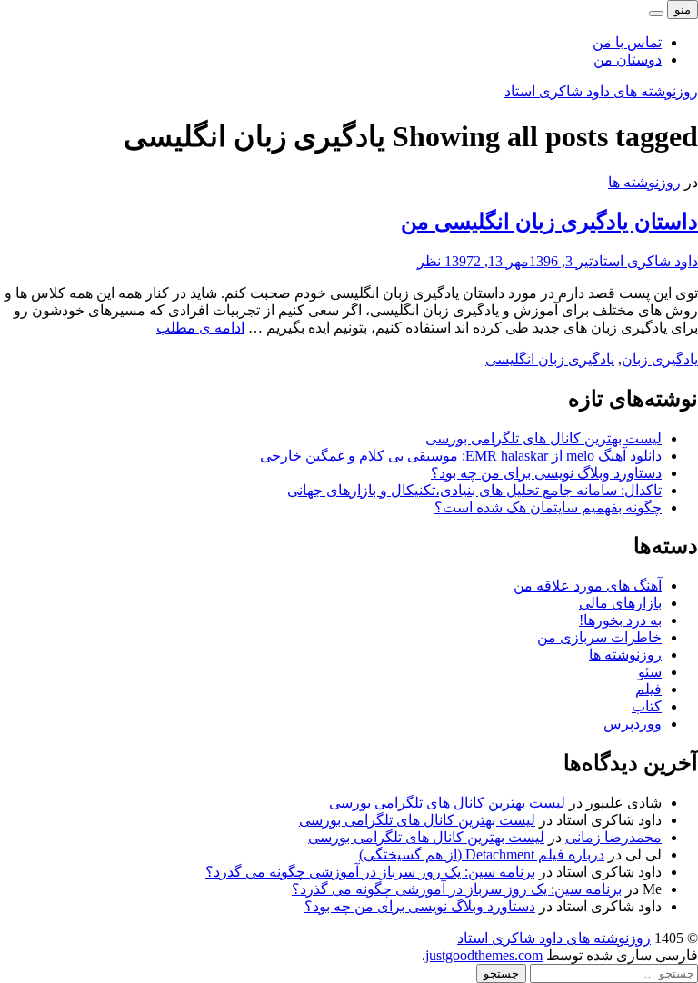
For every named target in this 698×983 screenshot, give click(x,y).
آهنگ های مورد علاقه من (588, 585)
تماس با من (627, 42)
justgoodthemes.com (484, 955)
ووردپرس (632, 723)
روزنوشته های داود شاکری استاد (601, 91)
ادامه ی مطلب (200, 327)
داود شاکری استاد (645, 261)
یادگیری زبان (660, 359)
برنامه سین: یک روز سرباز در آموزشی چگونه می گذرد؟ (370, 871)
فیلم (648, 689)
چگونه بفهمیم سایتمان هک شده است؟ (548, 507)
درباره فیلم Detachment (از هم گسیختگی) (481, 854)
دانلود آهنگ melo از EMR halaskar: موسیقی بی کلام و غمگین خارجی (461, 455)
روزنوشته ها (644, 182)
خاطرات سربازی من (599, 637)
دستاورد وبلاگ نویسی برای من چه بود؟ (546, 473)
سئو (650, 672)
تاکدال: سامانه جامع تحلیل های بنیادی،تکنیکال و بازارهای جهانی (474, 490)
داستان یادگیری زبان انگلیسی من (549, 221)
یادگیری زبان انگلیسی (549, 359)
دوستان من (627, 59)
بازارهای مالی (620, 603)
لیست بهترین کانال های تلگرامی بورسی (543, 438)
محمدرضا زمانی (613, 837)
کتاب (647, 706)
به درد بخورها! (620, 620)
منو (682, 9)
